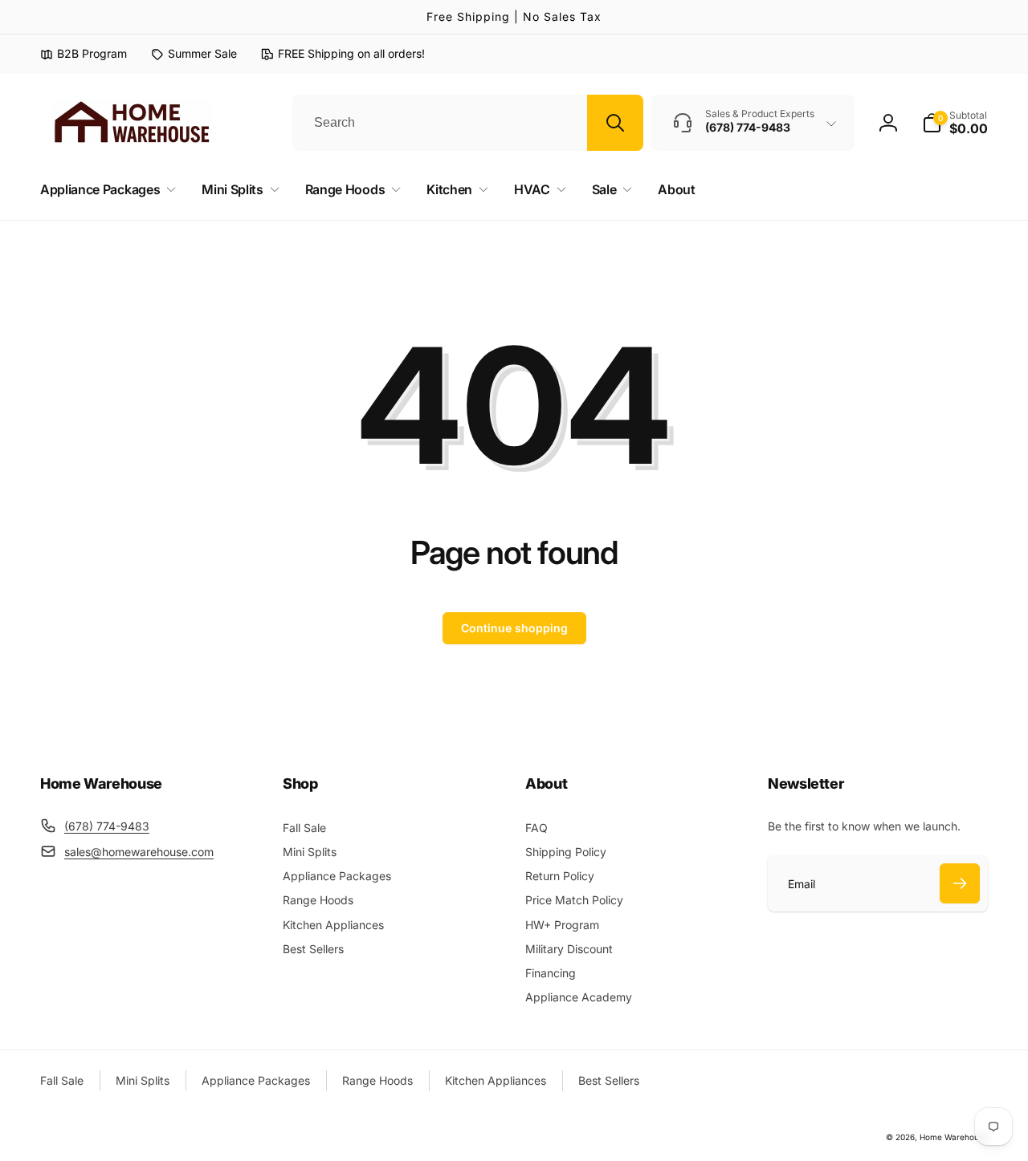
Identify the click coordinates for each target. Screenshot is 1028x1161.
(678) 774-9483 (106, 826)
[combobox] (467, 123)
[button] (955, 123)
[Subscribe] (960, 883)
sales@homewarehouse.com (139, 852)
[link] (194, 54)
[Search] (615, 123)
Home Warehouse (954, 1137)
